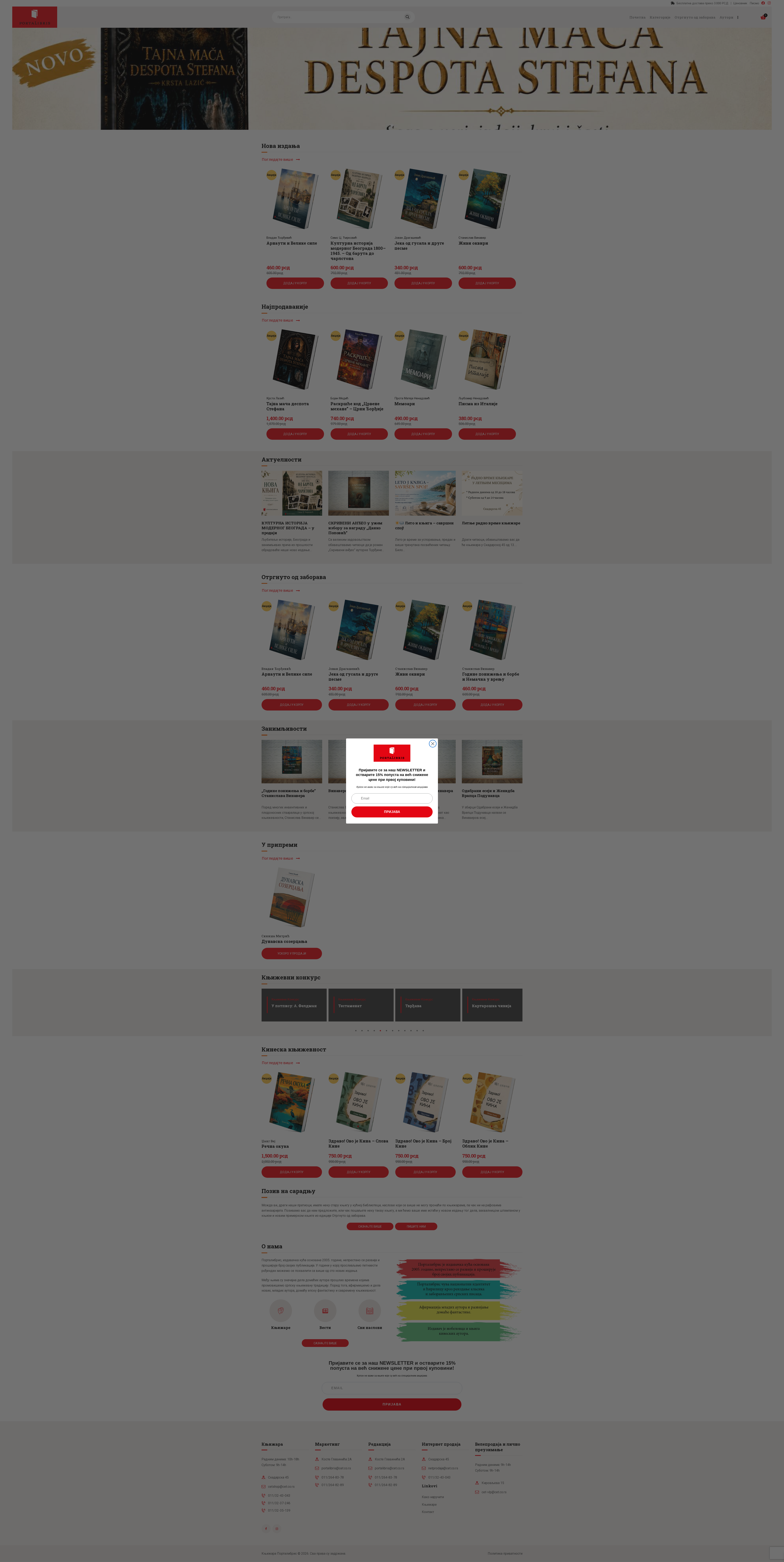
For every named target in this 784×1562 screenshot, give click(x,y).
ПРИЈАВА (392, 812)
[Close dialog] (432, 743)
